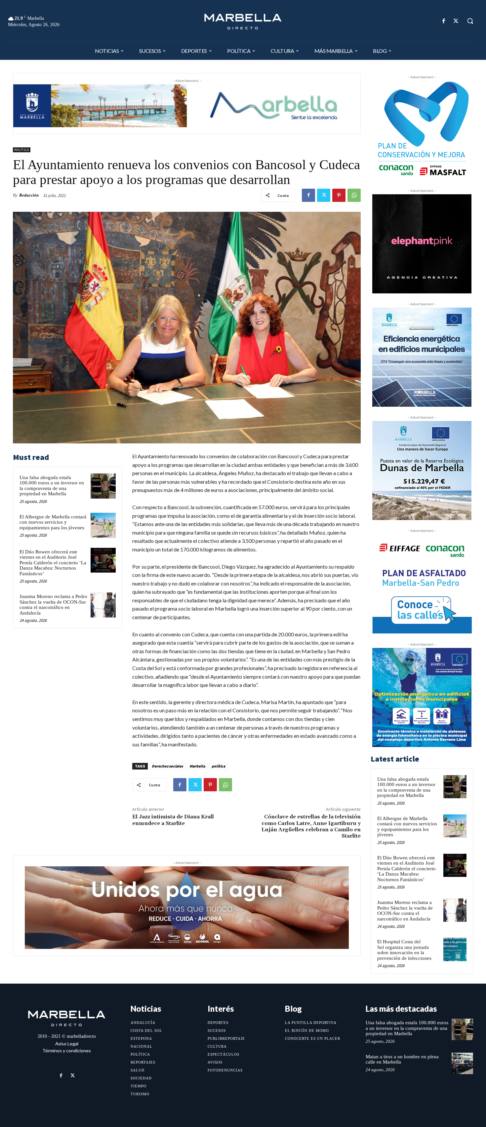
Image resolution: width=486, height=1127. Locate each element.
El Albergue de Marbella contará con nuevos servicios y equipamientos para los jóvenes (53, 522)
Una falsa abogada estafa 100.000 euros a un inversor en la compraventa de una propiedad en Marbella (52, 486)
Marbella (197, 766)
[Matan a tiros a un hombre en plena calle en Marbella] (462, 1063)
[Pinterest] (338, 195)
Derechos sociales (167, 766)
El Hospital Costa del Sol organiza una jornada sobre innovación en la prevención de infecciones (404, 950)
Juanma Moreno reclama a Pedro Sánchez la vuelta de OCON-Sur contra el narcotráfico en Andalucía (53, 605)
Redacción (29, 195)
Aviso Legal (66, 1043)
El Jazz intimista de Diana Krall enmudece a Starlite (173, 819)
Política (21, 150)
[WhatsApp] (354, 195)
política (218, 766)
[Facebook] (443, 21)
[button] (470, 21)
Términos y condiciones (66, 1050)
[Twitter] (456, 21)
